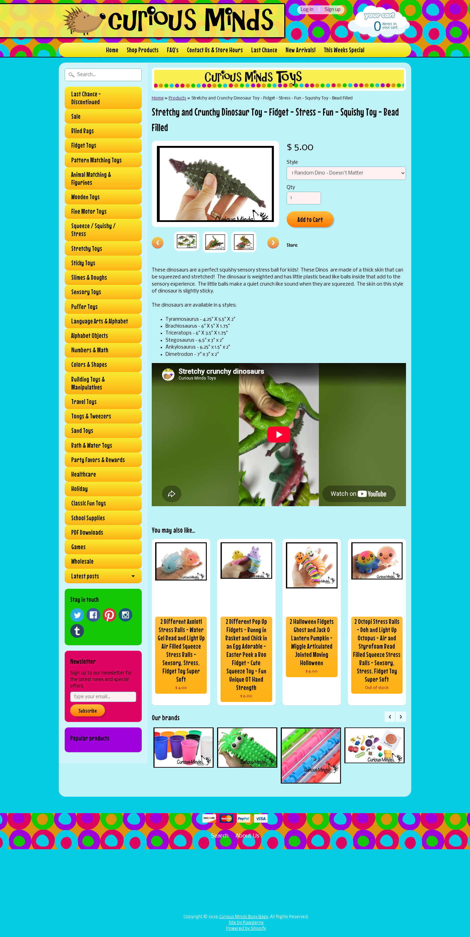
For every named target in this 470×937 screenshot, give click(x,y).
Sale (76, 116)
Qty (291, 187)
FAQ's (173, 50)
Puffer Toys (84, 306)
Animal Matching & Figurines (91, 178)
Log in (307, 9)
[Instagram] (125, 615)
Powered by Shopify (246, 929)
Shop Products (143, 50)
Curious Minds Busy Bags (243, 917)
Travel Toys (84, 401)
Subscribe (87, 710)
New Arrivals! (301, 50)
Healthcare (83, 474)
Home (112, 50)
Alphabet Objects (89, 335)
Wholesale (82, 561)
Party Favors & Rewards (98, 460)
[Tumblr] (77, 631)
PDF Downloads (87, 532)
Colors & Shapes (89, 364)
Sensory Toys (86, 292)
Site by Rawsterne (246, 923)
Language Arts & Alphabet (99, 321)
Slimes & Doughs (89, 277)
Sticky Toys (83, 263)
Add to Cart (310, 219)
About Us (247, 836)
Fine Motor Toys (89, 211)
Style (292, 162)
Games (78, 547)
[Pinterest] (109, 615)
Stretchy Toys (86, 248)
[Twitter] (77, 615)
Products (177, 98)
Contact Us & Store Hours (215, 50)
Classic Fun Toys (88, 503)
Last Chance (264, 50)
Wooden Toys (85, 197)
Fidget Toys (83, 145)
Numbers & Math (89, 350)
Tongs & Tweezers (91, 416)
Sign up (332, 9)
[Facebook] (93, 615)
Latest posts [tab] (85, 576)
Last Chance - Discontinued (86, 98)
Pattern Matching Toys (96, 160)
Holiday (79, 488)
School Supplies (88, 518)
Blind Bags (82, 131)
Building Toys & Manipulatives (88, 383)
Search (219, 836)
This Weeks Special (344, 50)
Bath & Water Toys (91, 445)
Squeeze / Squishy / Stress (93, 229)
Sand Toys (82, 430)
